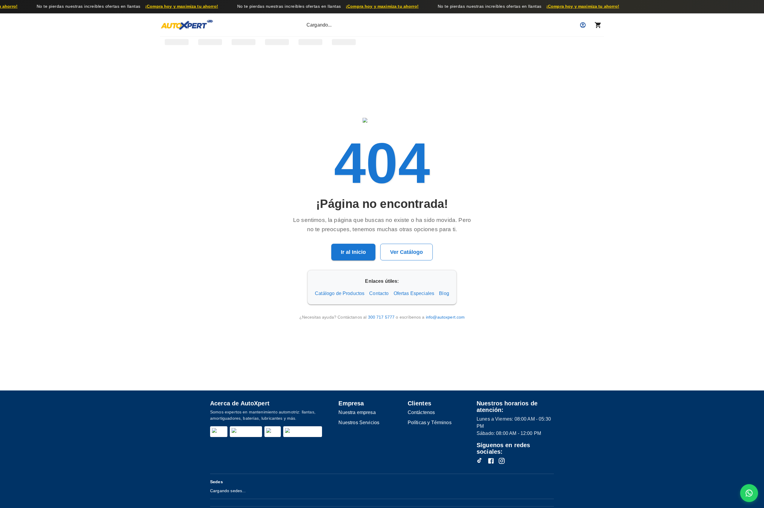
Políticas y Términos (430, 422)
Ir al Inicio (353, 252)
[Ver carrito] (598, 25)
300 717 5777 (381, 317)
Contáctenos (421, 412)
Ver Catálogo (406, 252)
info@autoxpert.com (445, 317)
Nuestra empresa (356, 412)
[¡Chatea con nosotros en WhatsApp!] (749, 493)
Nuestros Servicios (358, 422)
